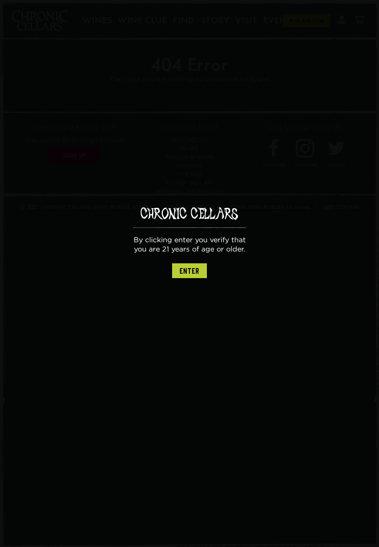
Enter (189, 271)
